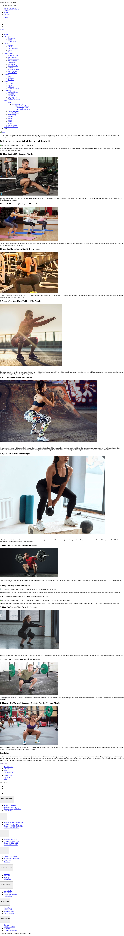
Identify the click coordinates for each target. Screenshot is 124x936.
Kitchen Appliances (14, 99)
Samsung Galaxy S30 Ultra (12, 809)
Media (6, 81)
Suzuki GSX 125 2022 (11, 843)
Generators (11, 94)
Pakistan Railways (13, 111)
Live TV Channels (13, 88)
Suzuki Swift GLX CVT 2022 (13, 826)
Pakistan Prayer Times (18, 104)
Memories (7, 877)
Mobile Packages (13, 55)
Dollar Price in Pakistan (11, 127)
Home (6, 34)
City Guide (7, 36)
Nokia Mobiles (12, 57)
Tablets (10, 47)
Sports (10, 118)
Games (10, 50)
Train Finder (15, 113)
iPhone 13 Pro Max (10, 805)
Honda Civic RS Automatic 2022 (14, 822)
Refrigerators (12, 95)
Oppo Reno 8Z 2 (9, 810)
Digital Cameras (13, 48)
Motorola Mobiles (13, 69)
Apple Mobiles (12, 60)
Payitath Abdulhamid (10, 930)
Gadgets (6, 43)
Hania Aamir (8, 908)
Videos (10, 123)
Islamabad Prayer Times (23, 109)
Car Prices (11, 78)
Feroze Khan (8, 910)
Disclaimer (7, 777)
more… (6, 101)
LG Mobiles (11, 62)
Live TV (8, 17)
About (6, 12)
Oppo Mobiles (12, 71)
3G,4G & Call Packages (11, 9)
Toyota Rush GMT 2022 (11, 828)
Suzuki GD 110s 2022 (11, 845)
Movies (10, 85)
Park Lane (7, 862)
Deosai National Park (10, 894)
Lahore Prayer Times (22, 108)
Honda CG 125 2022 (10, 839)
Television (11, 87)
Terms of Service (9, 775)
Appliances (7, 90)
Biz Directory (12, 114)
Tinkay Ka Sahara (9, 927)
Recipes (10, 116)
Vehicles (6, 74)
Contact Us (7, 14)
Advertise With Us (9, 772)
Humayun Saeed (9, 911)
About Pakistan (12, 125)
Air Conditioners (13, 92)
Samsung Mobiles (13, 59)
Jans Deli (6, 874)
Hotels (10, 40)
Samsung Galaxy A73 (10, 807)
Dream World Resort (10, 856)
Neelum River (8, 896)
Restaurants (11, 38)
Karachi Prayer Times (22, 106)
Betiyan (6, 925)
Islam (9, 102)
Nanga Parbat (8, 891)
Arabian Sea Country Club (12, 858)
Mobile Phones (8, 53)
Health (10, 121)
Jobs (5, 770)
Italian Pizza (7, 879)
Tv (8, 52)
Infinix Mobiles (12, 73)
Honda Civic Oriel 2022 (11, 824)
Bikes (9, 76)
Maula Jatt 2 (7, 928)
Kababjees (7, 875)
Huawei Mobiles (13, 66)
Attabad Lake (8, 892)
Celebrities (11, 83)
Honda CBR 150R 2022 (11, 841)
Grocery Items (12, 97)
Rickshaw (11, 80)
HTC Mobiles (12, 64)
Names (10, 120)
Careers (6, 11)
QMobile (10, 67)
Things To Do (12, 41)
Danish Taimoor (9, 913)
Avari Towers (8, 860)
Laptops (10, 45)
